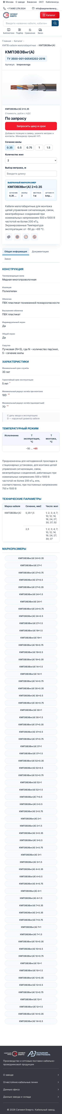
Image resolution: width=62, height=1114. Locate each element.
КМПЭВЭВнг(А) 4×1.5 (31, 898)
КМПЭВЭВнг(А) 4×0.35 (31, 869)
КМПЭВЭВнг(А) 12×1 (31, 999)
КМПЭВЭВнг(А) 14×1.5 (31, 666)
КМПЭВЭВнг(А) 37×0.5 (31, 732)
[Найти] (55, 23)
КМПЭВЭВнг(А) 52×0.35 (31, 760)
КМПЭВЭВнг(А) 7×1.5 (31, 934)
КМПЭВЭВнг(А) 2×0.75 (31, 811)
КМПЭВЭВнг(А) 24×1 (31, 601)
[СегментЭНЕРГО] (20, 15)
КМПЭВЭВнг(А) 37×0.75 (31, 739)
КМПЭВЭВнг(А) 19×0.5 (31, 652)
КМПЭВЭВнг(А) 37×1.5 (31, 753)
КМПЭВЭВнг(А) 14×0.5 (31, 1021)
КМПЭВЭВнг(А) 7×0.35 (31, 905)
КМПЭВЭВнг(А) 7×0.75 (31, 920)
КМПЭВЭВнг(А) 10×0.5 (31, 949)
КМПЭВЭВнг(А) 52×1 (31, 782)
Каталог (18, 41)
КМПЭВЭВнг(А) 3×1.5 (31, 862)
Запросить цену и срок (31, 126)
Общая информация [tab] (15, 251)
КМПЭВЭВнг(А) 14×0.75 (31, 681)
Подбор (19, 33)
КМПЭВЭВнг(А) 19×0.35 (31, 659)
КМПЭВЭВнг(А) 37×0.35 (31, 724)
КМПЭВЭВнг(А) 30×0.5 (31, 695)
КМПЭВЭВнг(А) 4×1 (31, 891)
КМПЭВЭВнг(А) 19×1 (31, 637)
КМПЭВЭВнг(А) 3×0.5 (31, 840)
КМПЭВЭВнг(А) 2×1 (31, 818)
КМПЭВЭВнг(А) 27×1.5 (31, 623)
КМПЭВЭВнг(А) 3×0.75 (31, 847)
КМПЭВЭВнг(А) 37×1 (31, 746)
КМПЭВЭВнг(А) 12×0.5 (31, 985)
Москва (9, 2)
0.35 (10, 147)
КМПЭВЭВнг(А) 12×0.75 (31, 992)
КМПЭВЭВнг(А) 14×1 (31, 674)
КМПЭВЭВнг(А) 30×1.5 (31, 717)
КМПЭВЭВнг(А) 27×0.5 (31, 580)
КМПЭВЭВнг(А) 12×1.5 (31, 1006)
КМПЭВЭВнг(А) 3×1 (31, 854)
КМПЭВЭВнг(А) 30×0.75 (31, 703)
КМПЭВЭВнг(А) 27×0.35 (31, 587)
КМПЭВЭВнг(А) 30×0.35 (31, 688)
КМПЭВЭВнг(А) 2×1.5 (31, 825)
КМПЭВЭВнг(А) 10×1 (31, 963)
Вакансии (32, 2)
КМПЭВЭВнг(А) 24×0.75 (31, 608)
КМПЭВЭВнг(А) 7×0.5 (31, 797)
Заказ (40, 33)
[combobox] (27, 23)
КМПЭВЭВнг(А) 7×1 (31, 927)
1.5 (48, 147)
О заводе (20, 2)
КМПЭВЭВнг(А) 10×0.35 (31, 941)
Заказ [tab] (7, 258)
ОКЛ (41, 2)
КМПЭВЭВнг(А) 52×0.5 (31, 768)
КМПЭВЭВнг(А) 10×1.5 (31, 970)
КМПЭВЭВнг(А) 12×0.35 (31, 977)
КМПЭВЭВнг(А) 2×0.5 (31, 804)
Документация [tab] (40, 251)
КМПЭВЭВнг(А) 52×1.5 (31, 789)
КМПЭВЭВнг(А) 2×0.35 (31, 912)
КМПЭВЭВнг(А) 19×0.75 (31, 645)
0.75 (29, 147)
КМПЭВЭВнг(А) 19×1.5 (31, 630)
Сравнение (30, 33)
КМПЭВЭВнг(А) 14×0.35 (31, 1014)
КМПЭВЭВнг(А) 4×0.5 (31, 876)
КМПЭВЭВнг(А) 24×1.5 (31, 594)
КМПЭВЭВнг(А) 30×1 (31, 710)
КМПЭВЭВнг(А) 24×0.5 (31, 616)
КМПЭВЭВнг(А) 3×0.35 (31, 833)
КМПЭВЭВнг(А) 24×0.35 (31, 558)
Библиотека (8, 33)
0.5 (19, 147)
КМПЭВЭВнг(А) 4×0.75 (31, 883)
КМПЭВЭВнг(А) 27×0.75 (31, 572)
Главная (6, 41)
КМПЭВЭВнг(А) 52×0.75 (31, 775)
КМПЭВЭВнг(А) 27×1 (31, 565)
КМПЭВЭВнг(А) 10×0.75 (31, 956)
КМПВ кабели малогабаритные (19, 45)
